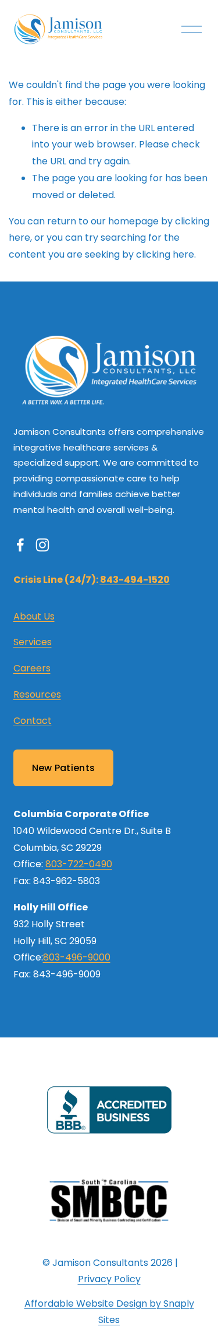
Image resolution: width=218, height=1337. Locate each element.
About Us (34, 616)
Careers (32, 668)
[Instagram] (42, 545)
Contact (32, 720)
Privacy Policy (109, 1279)
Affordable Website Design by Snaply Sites (109, 1312)
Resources (37, 694)
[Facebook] (20, 545)
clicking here (165, 254)
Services (32, 642)
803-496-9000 (76, 957)
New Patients (63, 768)
